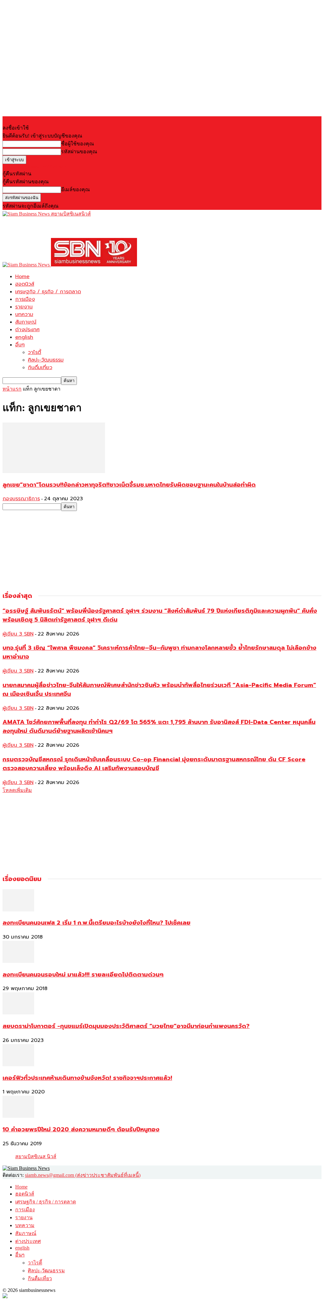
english (24, 337)
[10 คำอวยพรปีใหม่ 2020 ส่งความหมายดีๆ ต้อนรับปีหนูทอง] (18, 1116)
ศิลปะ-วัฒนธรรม (46, 360)
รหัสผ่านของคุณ (79, 151)
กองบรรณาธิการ (21, 498)
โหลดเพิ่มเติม (17, 790)
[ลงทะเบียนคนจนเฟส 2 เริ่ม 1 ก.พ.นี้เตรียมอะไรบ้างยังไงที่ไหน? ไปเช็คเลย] (18, 909)
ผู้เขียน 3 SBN (18, 634)
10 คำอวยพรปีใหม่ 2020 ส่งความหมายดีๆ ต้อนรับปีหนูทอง (81, 1129)
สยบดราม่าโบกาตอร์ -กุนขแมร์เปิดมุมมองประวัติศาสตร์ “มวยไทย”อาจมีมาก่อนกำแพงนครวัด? (126, 1026)
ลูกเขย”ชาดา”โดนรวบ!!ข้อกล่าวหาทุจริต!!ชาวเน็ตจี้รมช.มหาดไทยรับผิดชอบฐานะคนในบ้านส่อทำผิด (129, 484)
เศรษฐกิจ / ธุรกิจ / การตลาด (48, 291)
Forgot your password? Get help (35, 166)
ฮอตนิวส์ (24, 284)
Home (22, 276)
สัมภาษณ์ (25, 322)
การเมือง (25, 299)
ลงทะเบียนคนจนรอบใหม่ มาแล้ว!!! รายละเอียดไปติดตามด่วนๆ (83, 974)
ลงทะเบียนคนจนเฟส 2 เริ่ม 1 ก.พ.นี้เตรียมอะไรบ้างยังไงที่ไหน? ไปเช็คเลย (96, 922)
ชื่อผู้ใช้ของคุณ (77, 143)
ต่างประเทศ (27, 329)
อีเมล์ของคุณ (75, 189)
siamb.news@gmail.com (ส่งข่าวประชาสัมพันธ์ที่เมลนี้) (82, 1175)
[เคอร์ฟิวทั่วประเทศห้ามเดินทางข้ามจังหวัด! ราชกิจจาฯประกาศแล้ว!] (18, 1064)
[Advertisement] (77, 227)
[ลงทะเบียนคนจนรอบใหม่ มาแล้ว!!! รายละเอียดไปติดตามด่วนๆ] (18, 961)
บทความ (24, 314)
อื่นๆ (20, 345)
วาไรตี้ (34, 352)
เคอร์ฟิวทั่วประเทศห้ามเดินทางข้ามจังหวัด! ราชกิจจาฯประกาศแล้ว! (87, 1078)
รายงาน (24, 307)
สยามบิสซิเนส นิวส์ (35, 1156)
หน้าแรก (12, 389)
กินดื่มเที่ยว (40, 367)
